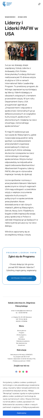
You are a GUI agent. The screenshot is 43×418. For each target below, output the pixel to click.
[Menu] (39, 4)
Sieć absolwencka (21, 343)
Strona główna (21, 330)
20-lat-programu (21, 335)
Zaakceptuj (21, 413)
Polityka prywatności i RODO (21, 361)
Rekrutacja (21, 339)
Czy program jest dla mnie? (21, 356)
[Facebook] (16, 372)
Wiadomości (10, 17)
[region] (21, 397)
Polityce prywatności (30, 407)
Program (21, 332)
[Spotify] (23, 372)
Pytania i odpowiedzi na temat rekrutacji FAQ (21, 359)
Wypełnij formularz (21, 278)
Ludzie (21, 337)
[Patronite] (20, 372)
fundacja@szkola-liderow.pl (23, 310)
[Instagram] (27, 372)
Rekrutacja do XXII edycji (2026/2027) (21, 354)
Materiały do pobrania (22, 341)
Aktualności (21, 345)
